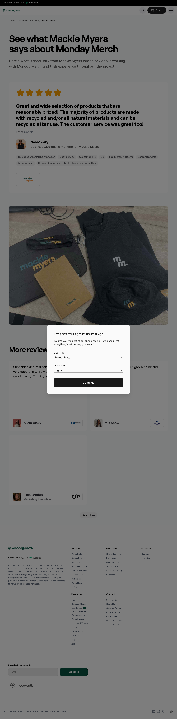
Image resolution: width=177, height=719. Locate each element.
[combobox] (88, 357)
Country (59, 353)
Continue (88, 382)
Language (59, 365)
